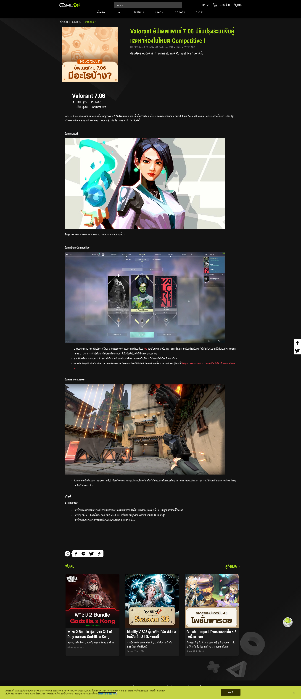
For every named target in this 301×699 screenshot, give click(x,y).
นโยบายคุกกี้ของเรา (107, 694)
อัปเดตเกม (76, 22)
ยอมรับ (231, 692)
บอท (146, 349)
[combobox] (148, 5)
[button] (205, 5)
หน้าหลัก (64, 22)
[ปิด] (294, 692)
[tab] (100, 13)
